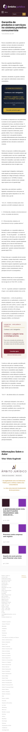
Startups (4, 723)
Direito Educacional (6, 664)
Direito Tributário (6, 691)
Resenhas (4, 718)
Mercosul (4, 709)
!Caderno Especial (6, 621)
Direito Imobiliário (6, 671)
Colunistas (4, 633)
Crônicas (4, 635)
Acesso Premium (6, 624)
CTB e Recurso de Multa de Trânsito (10, 637)
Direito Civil (4, 644)
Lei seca (4, 705)
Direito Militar (5, 675)
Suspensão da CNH (6, 725)
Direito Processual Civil (7, 684)
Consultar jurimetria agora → (14, 110)
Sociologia (4, 720)
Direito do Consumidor (8, 475)
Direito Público (5, 689)
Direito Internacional (6, 673)
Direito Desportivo (6, 657)
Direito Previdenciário (7, 680)
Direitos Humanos (6, 693)
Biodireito (4, 626)
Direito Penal (5, 678)
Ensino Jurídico (5, 698)
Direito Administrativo (7, 639)
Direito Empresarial (6, 669)
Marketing (4, 707)
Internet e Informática (7, 703)
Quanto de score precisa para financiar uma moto (12, 557)
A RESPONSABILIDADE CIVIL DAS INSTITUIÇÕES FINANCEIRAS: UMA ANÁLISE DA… (14, 512)
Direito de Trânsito (6, 655)
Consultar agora (14, 351)
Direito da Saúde (6, 651)
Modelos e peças (6, 712)
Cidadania (4, 628)
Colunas (4, 630)
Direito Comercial (6, 646)
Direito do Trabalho (6, 662)
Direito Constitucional (7, 648)
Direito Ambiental (6, 642)
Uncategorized (5, 730)
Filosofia (4, 700)
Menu (6, 12)
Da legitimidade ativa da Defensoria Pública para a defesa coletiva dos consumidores (14, 482)
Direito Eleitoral (5, 666)
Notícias (4, 714)
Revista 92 (18, 475)
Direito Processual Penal (7, 687)
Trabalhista (4, 727)
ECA (3, 696)
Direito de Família (6, 653)
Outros (3, 716)
